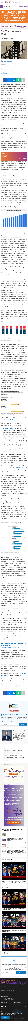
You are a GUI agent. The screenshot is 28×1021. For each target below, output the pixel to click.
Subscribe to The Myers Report (7, 990)
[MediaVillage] (13, 2)
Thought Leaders (4, 73)
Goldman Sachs (14, 451)
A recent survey (8, 428)
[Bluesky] (9, 80)
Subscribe (23, 724)
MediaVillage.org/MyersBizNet (14, 687)
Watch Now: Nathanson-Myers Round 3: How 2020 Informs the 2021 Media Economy (16, 845)
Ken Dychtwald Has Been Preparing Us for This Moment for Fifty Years (14, 953)
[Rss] (12, 999)
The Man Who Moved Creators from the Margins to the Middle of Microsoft (14, 909)
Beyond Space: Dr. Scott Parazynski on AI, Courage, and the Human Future (14, 931)
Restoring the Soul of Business (7, 69)
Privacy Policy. (13, 1014)
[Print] (23, 80)
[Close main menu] (25, 1006)
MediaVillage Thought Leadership (8, 992)
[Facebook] (5, 80)
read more (19, 742)
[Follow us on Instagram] (9, 999)
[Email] (18, 80)
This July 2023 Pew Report (18, 468)
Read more (13, 1017)
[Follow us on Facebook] (2, 999)
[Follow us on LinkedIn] (5, 999)
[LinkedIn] (14, 80)
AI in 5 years (13, 420)
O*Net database (8, 437)
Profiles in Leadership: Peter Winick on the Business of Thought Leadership (15, 834)
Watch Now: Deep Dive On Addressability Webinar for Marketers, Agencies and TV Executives (15, 839)
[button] (26, 2)
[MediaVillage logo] (14, 982)
